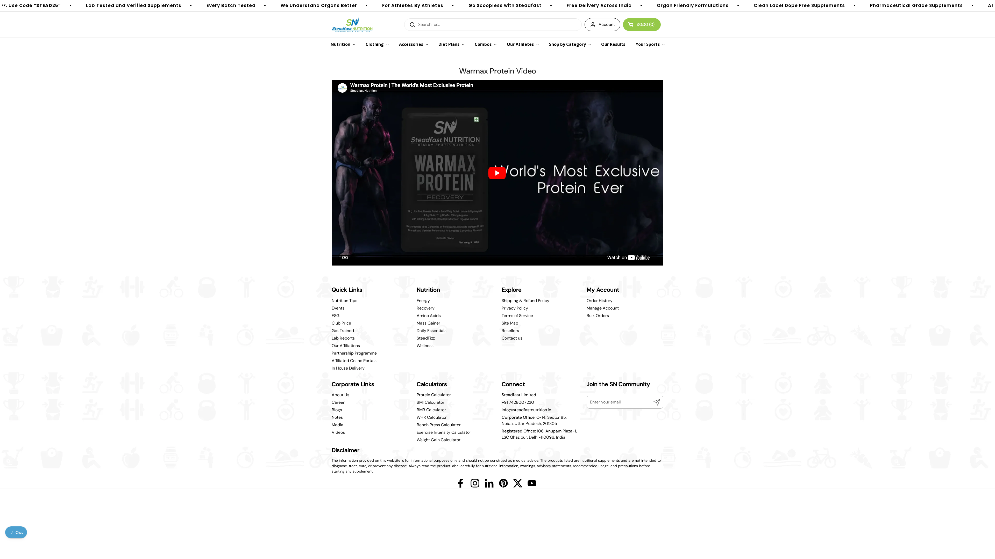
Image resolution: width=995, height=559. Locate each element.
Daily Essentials (431, 330)
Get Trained (343, 330)
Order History (600, 300)
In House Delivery (348, 368)
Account (607, 24)
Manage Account (603, 308)
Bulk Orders (598, 315)
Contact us (512, 338)
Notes (337, 417)
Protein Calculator (434, 395)
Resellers (510, 330)
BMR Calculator (431, 410)
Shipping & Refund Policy (525, 300)
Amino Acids (429, 315)
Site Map (510, 323)
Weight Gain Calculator (438, 440)
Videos (338, 432)
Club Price (341, 323)
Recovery (426, 308)
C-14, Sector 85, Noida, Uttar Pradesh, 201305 (534, 420)
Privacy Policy (515, 308)
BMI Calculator (430, 402)
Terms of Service (517, 315)
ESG (335, 315)
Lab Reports (343, 338)
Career (338, 402)
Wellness (425, 345)
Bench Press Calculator (439, 425)
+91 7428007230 (518, 402)
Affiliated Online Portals (354, 360)
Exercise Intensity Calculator (444, 432)
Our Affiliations (346, 345)
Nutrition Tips (344, 300)
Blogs (337, 410)
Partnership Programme (354, 353)
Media (337, 425)
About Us (340, 395)
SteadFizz (426, 338)
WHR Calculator (432, 417)
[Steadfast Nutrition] (352, 24)
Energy (423, 300)
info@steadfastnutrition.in (526, 410)
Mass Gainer (428, 323)
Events (338, 308)
